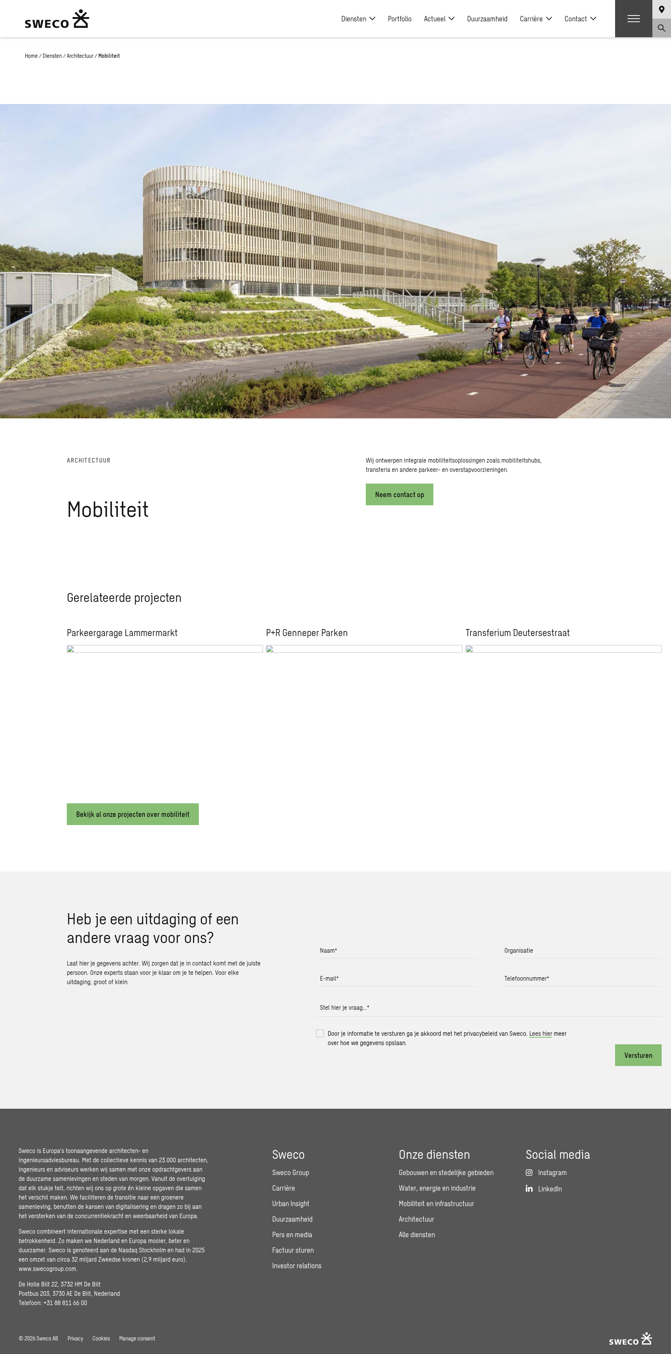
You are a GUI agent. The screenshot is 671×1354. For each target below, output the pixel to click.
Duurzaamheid (487, 18)
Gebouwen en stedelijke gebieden (446, 1172)
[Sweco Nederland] (57, 18)
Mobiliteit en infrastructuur (436, 1203)
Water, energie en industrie (437, 1188)
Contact (576, 18)
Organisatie (518, 950)
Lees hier (540, 1033)
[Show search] (661, 28)
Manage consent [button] (137, 1338)
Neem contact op (399, 494)
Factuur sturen (293, 1250)
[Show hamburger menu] (633, 18)
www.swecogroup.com (47, 1268)
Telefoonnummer (526, 978)
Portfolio (400, 18)
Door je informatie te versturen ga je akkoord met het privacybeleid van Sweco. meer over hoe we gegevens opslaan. (447, 1038)
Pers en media (292, 1234)
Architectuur (80, 55)
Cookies (101, 1338)
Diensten (353, 18)
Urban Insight (290, 1203)
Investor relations (297, 1265)
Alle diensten (417, 1234)
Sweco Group (290, 1172)
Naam (328, 950)
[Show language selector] (661, 9)
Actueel (434, 18)
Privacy (75, 1338)
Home (31, 55)
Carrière (531, 18)
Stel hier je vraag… (344, 1007)
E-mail (329, 978)
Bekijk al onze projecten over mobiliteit (132, 814)
